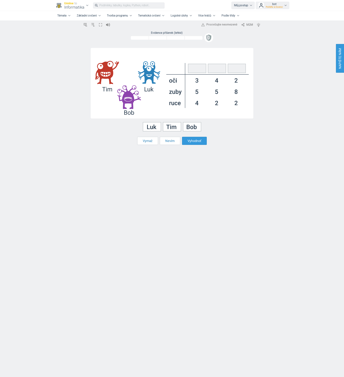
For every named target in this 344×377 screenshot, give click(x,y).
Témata (61, 15)
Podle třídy (228, 15)
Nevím (170, 141)
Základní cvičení (87, 15)
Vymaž (147, 141)
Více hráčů (204, 15)
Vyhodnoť (194, 141)
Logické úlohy (179, 15)
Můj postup (241, 5)
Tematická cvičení (149, 15)
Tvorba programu (117, 15)
